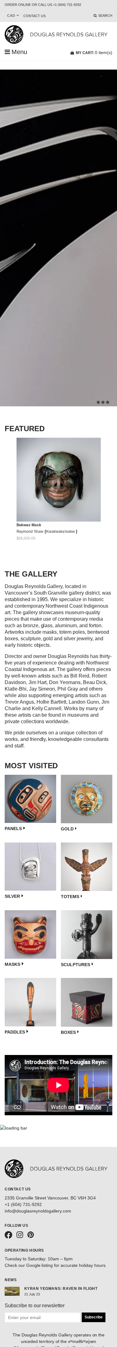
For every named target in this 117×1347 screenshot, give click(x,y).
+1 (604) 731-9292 (23, 1204)
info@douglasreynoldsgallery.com (38, 1210)
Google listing (39, 1265)
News (11, 1280)
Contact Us (34, 16)
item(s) (94, 52)
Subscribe (94, 1317)
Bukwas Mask (29, 525)
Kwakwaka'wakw (61, 531)
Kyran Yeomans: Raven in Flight (61, 1288)
